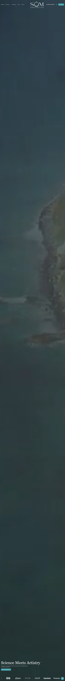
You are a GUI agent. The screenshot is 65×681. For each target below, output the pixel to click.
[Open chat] (62, 678)
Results (2, 4)
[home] (37, 4)
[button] (8, 4)
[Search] (56, 4)
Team (19, 4)
